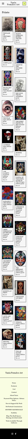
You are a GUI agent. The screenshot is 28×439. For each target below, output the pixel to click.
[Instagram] (12, 434)
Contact (14, 392)
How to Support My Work (14, 403)
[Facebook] (15, 434)
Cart (14, 389)
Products (14, 386)
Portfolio (14, 413)
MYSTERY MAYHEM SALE (14, 409)
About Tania (14, 395)
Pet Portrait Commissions (14, 406)
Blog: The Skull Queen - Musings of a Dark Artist (14, 417)
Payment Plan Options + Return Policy (14, 399)
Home (14, 383)
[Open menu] (3, 4)
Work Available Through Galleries (14, 422)
